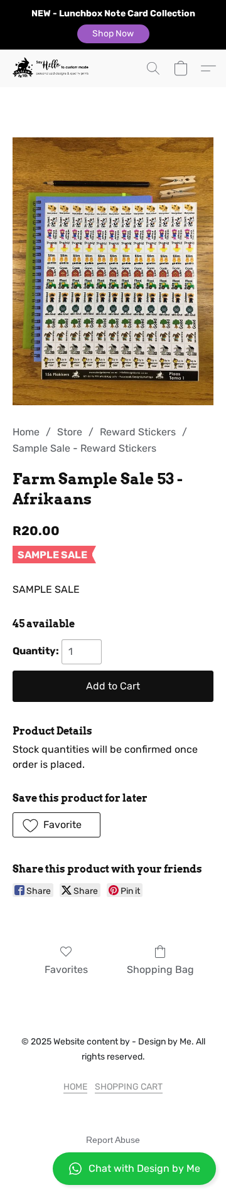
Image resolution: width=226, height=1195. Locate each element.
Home (26, 432)
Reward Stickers (138, 432)
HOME (75, 1086)
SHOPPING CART (129, 1086)
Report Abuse (113, 1140)
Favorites (66, 969)
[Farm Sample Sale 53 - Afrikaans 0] (113, 271)
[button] (113, 33)
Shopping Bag (160, 969)
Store (69, 432)
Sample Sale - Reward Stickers (84, 448)
